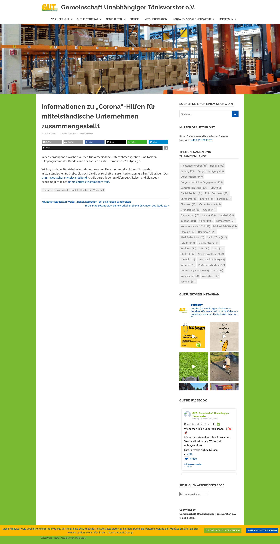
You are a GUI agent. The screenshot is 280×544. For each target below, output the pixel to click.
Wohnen (188, 281)
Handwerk (85, 189)
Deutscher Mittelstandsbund (68, 177)
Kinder (206, 220)
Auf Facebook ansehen (193, 464)
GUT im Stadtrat (87, 19)
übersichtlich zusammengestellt (88, 181)
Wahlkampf (190, 275)
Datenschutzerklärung (262, 530)
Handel (74, 189)
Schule (188, 242)
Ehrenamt (189, 198)
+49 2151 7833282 (202, 140)
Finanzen (47, 189)
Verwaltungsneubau (195, 270)
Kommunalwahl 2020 (195, 226)
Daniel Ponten (68, 133)
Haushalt (226, 215)
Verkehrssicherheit (211, 264)
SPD (204, 248)
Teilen (189, 466)
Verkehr (188, 264)
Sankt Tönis (217, 237)
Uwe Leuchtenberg (211, 259)
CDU (215, 187)
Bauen (217, 165)
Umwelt (188, 259)
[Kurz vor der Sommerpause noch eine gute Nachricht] (193, 366)
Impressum (226, 19)
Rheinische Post (192, 237)
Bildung (188, 171)
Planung (188, 231)
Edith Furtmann (216, 193)
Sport (218, 248)
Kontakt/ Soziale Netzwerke (192, 19)
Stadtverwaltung (211, 253)
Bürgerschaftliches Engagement (202, 182)
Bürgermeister (192, 176)
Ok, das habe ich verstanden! (223, 530)
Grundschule (190, 209)
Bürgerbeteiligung (211, 171)
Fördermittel (61, 189)
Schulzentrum (208, 242)
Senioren (188, 248)
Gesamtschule (210, 204)
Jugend (188, 220)
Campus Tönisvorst (194, 187)
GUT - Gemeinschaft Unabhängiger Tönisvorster (210, 414)
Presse (134, 19)
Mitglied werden (156, 19)
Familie (224, 198)
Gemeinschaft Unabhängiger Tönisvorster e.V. (128, 7)
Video (193, 458)
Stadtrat (188, 253)
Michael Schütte (225, 226)
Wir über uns (60, 19)
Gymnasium (190, 215)
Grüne (209, 209)
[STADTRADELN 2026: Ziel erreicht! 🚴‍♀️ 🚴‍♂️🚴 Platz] (224, 366)
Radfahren (206, 231)
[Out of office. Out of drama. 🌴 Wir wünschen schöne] (224, 336)
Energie (207, 198)
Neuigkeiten (114, 19)
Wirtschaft (98, 189)
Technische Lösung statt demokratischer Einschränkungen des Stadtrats (126, 205)
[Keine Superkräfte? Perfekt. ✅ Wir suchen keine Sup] (193, 336)
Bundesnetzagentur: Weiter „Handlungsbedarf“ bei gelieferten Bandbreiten (87, 201)
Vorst (217, 270)
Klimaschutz (225, 220)
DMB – (45, 177)
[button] (52, 142)
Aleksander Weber (194, 165)
